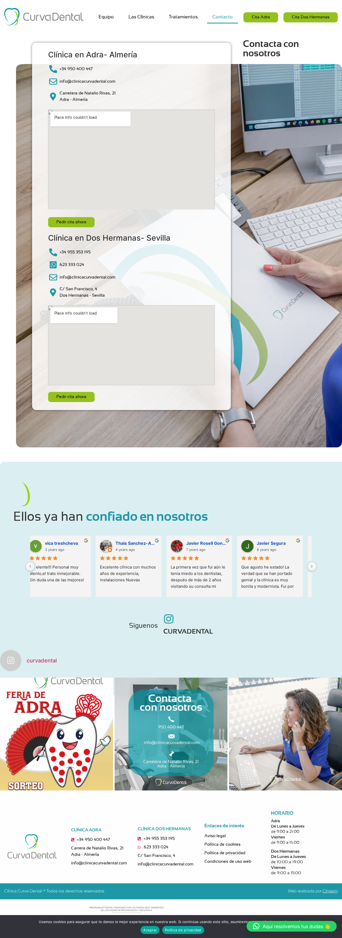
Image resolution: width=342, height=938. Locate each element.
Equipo (106, 17)
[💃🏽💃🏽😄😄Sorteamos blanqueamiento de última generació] (56, 734)
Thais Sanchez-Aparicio (214, 543)
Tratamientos (183, 17)
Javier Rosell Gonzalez (285, 543)
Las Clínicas (141, 17)
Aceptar (150, 930)
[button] (292, 926)
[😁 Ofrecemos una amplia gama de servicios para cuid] (171, 734)
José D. (59, 543)
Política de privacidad (183, 930)
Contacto (222, 17)
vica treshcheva (139, 543)
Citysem (330, 891)
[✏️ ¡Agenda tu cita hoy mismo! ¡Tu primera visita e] (285, 734)
